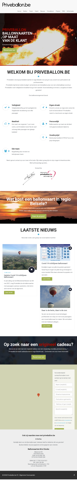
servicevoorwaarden (61, 423)
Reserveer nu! (47, 50)
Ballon (25, 11)
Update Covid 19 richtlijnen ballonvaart (15, 276)
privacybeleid (67, 420)
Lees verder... (9, 292)
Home (19, 11)
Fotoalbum (50, 11)
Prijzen (58, 11)
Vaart (36, 11)
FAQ (63, 11)
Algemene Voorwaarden (27, 475)
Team (31, 11)
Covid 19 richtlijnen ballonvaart (54, 263)
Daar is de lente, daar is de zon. (54, 310)
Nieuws (42, 11)
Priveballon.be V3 (12, 475)
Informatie (70, 11)
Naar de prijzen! (38, 216)
